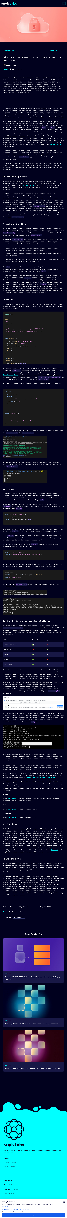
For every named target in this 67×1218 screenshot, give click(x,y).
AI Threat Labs (9, 1162)
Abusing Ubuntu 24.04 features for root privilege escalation (33, 1024)
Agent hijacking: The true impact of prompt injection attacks (33, 1068)
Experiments (8, 1171)
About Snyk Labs (10, 1185)
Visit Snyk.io (9, 1193)
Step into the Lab (10, 1189)
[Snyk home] (9, 3)
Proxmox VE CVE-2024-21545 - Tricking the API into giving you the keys (33, 978)
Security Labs (9, 1167)
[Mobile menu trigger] (64, 3)
